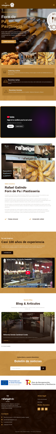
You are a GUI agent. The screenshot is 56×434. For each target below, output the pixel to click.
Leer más (5, 340)
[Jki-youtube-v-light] (46, 409)
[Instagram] (42, 409)
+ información (7, 252)
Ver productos (24, 41)
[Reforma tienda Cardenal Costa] (28, 327)
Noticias (5, 331)
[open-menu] (54, 5)
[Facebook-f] (39, 409)
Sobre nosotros (8, 41)
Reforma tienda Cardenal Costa (15, 335)
